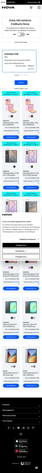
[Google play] (21, 446)
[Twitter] (14, 428)
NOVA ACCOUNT (32, 2)
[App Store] (21, 441)
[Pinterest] (33, 428)
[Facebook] (9, 428)
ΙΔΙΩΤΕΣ (3, 2)
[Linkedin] (28, 428)
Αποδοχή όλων (21, 245)
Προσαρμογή (19, 251)
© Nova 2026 (21, 457)
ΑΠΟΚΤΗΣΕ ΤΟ (11, 137)
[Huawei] (21, 451)
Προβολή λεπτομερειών (28, 239)
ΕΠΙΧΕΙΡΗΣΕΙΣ (11, 2)
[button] (16, 75)
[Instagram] (23, 428)
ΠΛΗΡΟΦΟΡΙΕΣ (31, 137)
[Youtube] (18, 428)
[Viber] (21, 435)
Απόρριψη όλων (21, 256)
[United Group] (21, 463)
